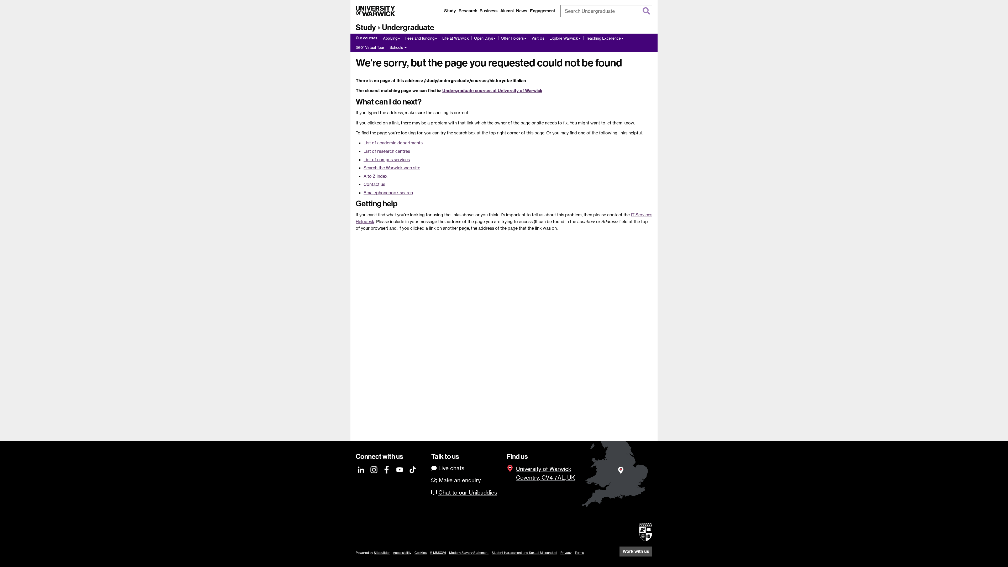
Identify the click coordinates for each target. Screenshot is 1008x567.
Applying (390, 38)
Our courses (366, 38)
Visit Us (538, 38)
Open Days (483, 38)
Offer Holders (512, 38)
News (521, 10)
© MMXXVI (438, 553)
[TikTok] (412, 469)
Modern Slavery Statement (469, 553)
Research (468, 10)
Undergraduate (408, 27)
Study (450, 10)
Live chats (451, 468)
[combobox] (606, 11)
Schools (397, 47)
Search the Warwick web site (392, 167)
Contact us (374, 184)
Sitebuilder (382, 553)
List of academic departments (393, 142)
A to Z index (375, 176)
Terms (579, 553)
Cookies (420, 553)
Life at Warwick (455, 38)
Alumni (507, 10)
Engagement (542, 10)
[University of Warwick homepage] (375, 11)
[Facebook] (386, 469)
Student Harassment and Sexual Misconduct (524, 553)
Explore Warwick (563, 38)
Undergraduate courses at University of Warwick (492, 90)
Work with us (636, 551)
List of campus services (387, 159)
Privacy (565, 553)
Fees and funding (419, 38)
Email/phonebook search (388, 192)
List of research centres (387, 151)
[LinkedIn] (361, 469)
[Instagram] (374, 469)
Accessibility (402, 553)
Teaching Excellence (603, 38)
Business (489, 10)
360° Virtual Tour (370, 47)
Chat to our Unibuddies (467, 492)
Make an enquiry (460, 480)
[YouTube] (399, 469)
